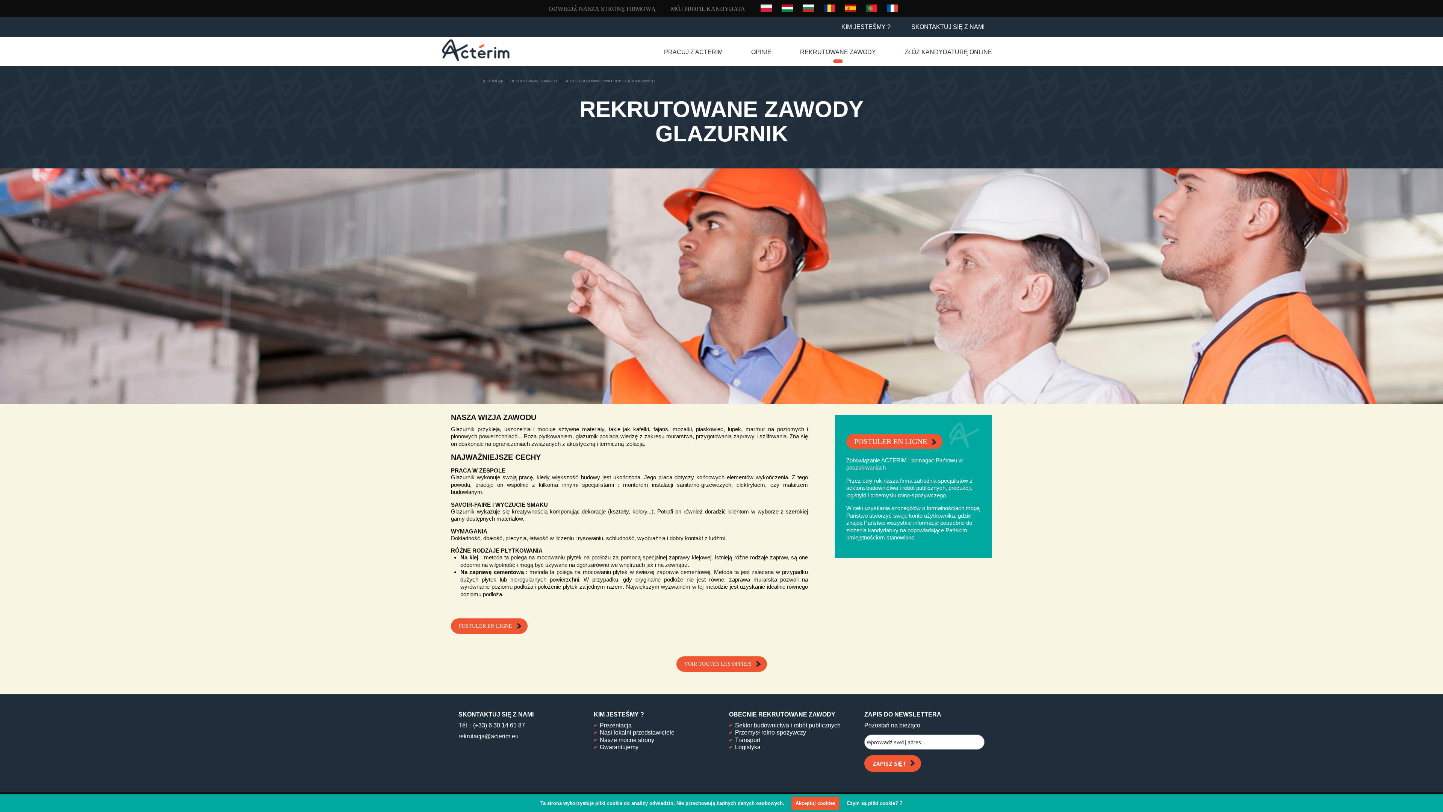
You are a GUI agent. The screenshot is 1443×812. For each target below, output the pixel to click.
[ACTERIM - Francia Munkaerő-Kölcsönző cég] (476, 50)
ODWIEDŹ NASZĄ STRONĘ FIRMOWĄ (602, 9)
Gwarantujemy (619, 747)
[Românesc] (829, 8)
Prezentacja (616, 725)
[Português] (871, 8)
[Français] (892, 8)
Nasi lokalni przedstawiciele (637, 732)
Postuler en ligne (485, 626)
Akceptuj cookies (815, 803)
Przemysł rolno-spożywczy (770, 732)
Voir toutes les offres (718, 664)
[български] (808, 8)
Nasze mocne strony (627, 740)
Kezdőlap (493, 81)
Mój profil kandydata (708, 9)
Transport (747, 740)
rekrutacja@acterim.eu (488, 736)
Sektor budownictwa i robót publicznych (788, 725)
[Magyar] (787, 8)
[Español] (850, 8)
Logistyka (748, 747)
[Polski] (766, 8)
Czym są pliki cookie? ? (875, 803)
